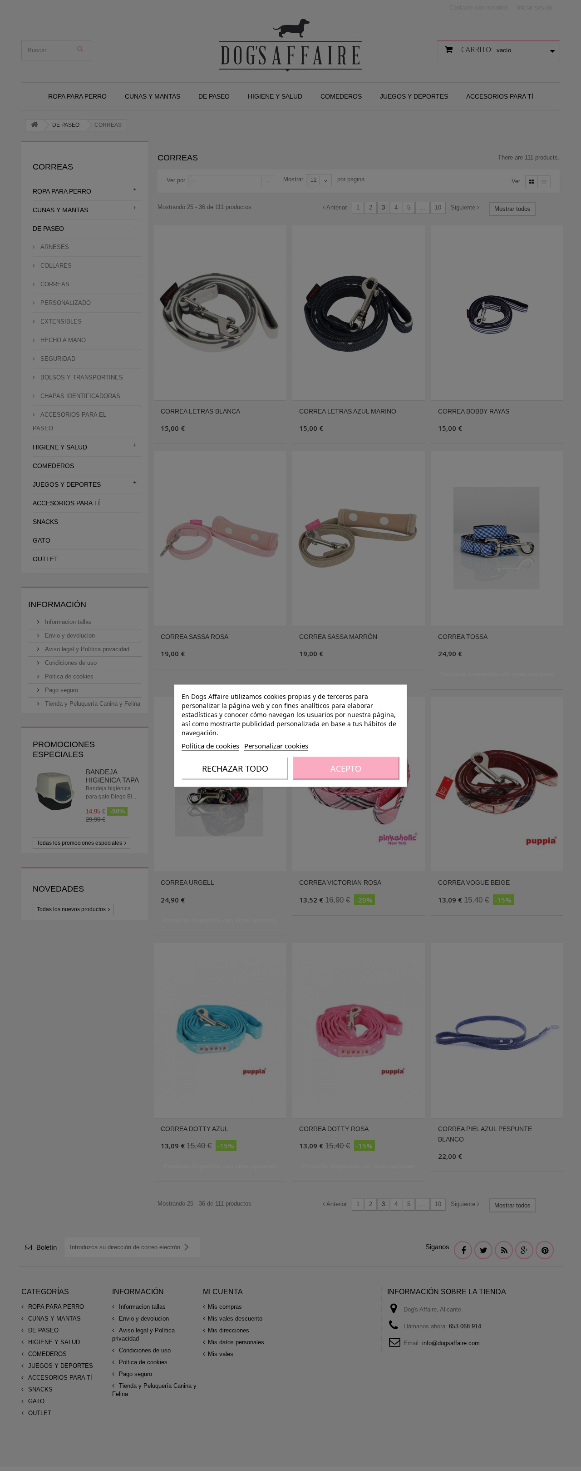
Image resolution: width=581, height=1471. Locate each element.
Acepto (345, 768)
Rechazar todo (235, 768)
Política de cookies (210, 745)
